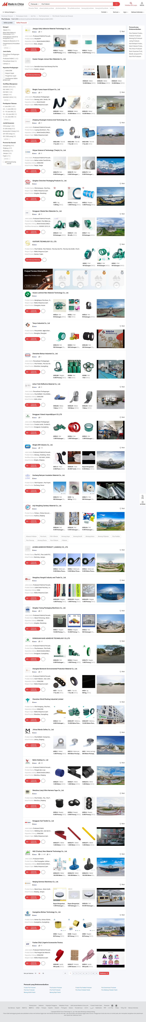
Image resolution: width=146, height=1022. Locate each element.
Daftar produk (8, 22)
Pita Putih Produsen (55, 990)
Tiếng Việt (123, 1008)
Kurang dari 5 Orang (11, 131)
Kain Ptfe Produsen (135, 56)
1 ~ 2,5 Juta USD (9, 117)
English (18, 1008)
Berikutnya (103, 973)
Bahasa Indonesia (133, 1008)
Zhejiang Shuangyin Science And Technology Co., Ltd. (51, 120)
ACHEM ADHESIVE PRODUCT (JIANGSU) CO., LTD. (50, 547)
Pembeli (103, 12)
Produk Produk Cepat (96, 1005)
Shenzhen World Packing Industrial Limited (47, 699)
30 (39, 973)
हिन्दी (105, 1008)
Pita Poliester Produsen (136, 33)
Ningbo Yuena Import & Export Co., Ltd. (46, 89)
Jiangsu (7, 153)
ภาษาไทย (110, 1008)
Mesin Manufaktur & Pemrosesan (9, 33)
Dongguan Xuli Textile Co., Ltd (43, 821)
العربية (91, 1008)
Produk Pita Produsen (30, 987)
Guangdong (8, 145)
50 (43, 973)
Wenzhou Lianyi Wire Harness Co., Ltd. (48, 790)
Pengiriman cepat (10, 76)
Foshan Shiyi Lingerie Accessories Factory (47, 942)
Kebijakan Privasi (63, 1005)
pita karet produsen (61, 8)
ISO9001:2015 (9, 87)
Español (50, 1008)
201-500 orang (9, 134)
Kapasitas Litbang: (31, 41)
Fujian (6, 156)
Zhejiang (7, 148)
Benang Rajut (65, 536)
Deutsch (57, 1008)
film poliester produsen (74, 8)
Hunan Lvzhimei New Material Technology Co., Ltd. (50, 293)
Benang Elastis (42, 540)
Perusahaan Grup (10, 61)
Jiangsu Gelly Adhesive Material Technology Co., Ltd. (51, 29)
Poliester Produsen (135, 36)
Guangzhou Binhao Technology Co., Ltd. (46, 912)
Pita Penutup (30, 540)
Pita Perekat (116, 536)
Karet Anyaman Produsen (137, 51)
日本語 (37, 1008)
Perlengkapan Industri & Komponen (10, 37)
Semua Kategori (10, 12)
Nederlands (99, 1008)
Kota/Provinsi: (29, 44)
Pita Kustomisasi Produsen (108, 987)
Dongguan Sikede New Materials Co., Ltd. (47, 211)
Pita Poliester (54, 540)
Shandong (8, 151)
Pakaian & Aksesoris (11, 41)
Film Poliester (54, 536)
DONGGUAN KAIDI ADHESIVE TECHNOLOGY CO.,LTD (51, 638)
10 (35, 973)
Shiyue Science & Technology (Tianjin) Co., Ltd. (49, 150)
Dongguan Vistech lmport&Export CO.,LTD (47, 414)
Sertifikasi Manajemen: (32, 226)
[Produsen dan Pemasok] (13, 4)
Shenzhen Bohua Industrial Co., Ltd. (45, 353)
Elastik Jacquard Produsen (137, 54)
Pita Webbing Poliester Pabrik (109, 990)
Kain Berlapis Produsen (136, 43)
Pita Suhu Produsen (29, 990)
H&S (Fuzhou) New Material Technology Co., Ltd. (49, 851)
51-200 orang (9, 128)
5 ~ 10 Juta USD (9, 111)
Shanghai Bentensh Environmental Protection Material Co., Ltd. (54, 669)
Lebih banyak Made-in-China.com (79, 1005)
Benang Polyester (103, 536)
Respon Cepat (9, 73)
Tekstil (7, 30)
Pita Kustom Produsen (56, 987)
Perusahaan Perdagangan (11, 55)
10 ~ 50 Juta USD (10, 114)
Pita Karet (43, 536)
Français (44, 1008)
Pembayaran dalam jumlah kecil (10, 79)
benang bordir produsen (101, 8)
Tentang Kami (33, 1005)
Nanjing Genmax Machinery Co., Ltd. (45, 882)
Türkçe (117, 1008)
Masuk (142, 5)
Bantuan (115, 12)
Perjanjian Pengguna (51, 1005)
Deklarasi (41, 1005)
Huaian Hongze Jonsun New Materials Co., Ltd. (49, 59)
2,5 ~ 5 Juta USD (9, 109)
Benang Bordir (77, 536)
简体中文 (24, 1008)
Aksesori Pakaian (31, 536)
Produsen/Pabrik (10, 58)
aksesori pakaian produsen (47, 8)
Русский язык (78, 1008)
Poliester (64, 540)
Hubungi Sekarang (34, 49)
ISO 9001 (7, 92)
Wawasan (106, 1005)
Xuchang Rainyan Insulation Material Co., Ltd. (48, 475)
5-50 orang (9, 126)
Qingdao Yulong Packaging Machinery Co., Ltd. (49, 608)
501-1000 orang (9, 136)
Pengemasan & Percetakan (11, 44)
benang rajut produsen (88, 8)
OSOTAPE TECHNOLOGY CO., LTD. (44, 241)
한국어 (86, 1008)
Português (64, 1008)
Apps (125, 12)
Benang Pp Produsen (135, 38)
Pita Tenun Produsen (135, 49)
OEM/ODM (8, 70)
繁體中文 (31, 1008)
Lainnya (6, 64)
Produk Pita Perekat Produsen (83, 987)
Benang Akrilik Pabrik (29, 992)
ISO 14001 (8, 89)
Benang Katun (90, 536)
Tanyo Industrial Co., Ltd (41, 323)
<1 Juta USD (9, 106)
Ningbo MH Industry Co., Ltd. (42, 445)
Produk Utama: (29, 39)
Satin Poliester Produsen (136, 46)
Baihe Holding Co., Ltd (40, 760)
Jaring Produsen (134, 41)
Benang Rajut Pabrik (55, 992)
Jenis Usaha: (29, 36)
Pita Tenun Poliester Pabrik (82, 990)
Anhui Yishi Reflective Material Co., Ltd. (46, 384)
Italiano (71, 1008)
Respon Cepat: (29, 105)
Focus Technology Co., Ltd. (67, 1011)
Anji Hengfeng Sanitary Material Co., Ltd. (47, 506)
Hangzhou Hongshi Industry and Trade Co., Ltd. (49, 577)
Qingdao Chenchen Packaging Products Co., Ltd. (49, 181)
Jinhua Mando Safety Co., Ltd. (43, 729)
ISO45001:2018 (9, 97)
